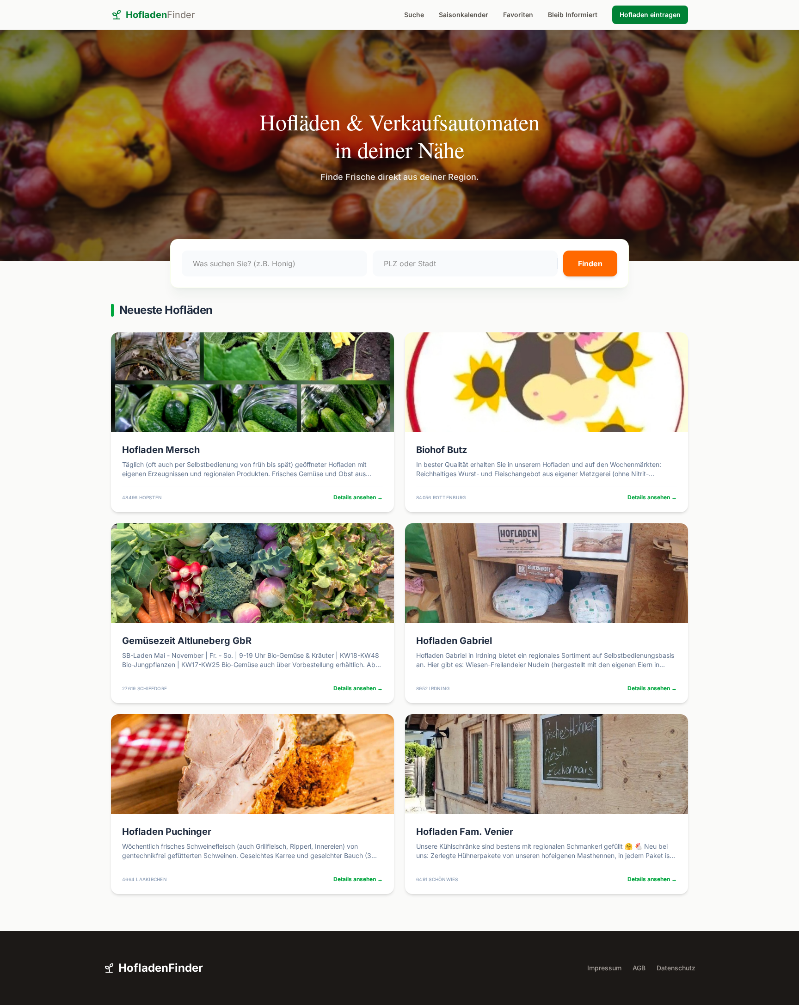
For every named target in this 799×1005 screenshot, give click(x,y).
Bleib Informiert (572, 14)
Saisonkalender (463, 14)
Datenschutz (676, 968)
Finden (590, 263)
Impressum (604, 968)
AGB (639, 968)
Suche (414, 14)
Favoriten (518, 14)
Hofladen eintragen (650, 14)
